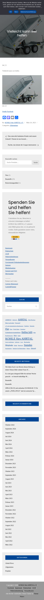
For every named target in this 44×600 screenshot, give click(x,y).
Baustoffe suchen (11, 159)
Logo (21, 342)
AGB (7, 254)
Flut (7, 329)
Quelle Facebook (7, 111)
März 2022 (8, 545)
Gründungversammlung (13, 332)
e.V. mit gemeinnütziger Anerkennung (14, 326)
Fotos (11, 329)
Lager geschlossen (9, 342)
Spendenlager (8, 348)
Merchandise (9, 274)
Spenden (28, 345)
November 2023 (10, 467)
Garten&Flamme (10, 287)
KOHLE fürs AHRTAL (19, 338)
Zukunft (33, 348)
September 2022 (10, 521)
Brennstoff (17, 323)
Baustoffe (8, 380)
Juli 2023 (8, 483)
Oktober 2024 (9, 425)
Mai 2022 (8, 537)
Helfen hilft (26, 332)
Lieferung (17, 342)
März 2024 (8, 452)
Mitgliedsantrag (10, 268)
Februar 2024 (9, 456)
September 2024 (10, 429)
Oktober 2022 (9, 518)
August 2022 (9, 525)
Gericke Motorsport (11, 284)
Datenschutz (9, 251)
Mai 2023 (8, 490)
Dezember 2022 (10, 510)
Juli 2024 (8, 436)
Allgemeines (14, 125)
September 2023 (10, 475)
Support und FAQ (11, 271)
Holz (15, 335)
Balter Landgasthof (9, 323)
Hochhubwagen (9, 335)
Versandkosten (10, 259)
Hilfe (34, 332)
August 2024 (9, 432)
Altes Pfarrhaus (31, 319)
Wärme (28, 348)
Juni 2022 (8, 533)
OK (11, 12)
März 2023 (8, 498)
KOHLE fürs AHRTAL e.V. (14, 122)
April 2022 (8, 541)
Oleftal (15, 345)
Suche (36, 162)
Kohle (19, 335)
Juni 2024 (8, 440)
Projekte (8, 571)
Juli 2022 (8, 529)
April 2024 (8, 448)
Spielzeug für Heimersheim (19, 348)
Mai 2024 (8, 444)
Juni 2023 (8, 487)
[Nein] (41, 7)
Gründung (22, 329)
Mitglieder (9, 345)
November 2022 (10, 514)
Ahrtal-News (9, 563)
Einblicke (26, 326)
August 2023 (9, 479)
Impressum (8, 248)
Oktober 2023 (9, 471)
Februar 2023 (9, 502)
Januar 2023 (9, 506)
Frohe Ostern (16, 329)
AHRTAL (22, 319)
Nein (16, 12)
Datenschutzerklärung (28, 12)
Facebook (11, 588)
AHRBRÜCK (8, 319)
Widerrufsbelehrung (11, 257)
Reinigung (20, 345)
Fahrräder (32, 326)
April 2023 (8, 494)
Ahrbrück (14, 319)
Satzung (8, 265)
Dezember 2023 (10, 463)
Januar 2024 (9, 460)
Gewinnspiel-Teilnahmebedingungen (17, 262)
